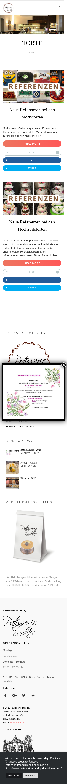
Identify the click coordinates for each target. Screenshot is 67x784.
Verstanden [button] (14, 775)
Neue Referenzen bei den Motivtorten (32, 113)
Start (32, 52)
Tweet (32, 168)
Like (43, 152)
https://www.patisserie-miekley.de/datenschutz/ (33, 768)
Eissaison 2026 (28, 478)
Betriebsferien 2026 (30, 449)
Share (32, 160)
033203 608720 (26, 426)
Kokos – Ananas (28, 462)
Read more (32, 143)
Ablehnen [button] (30, 775)
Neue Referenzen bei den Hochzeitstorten (32, 226)
